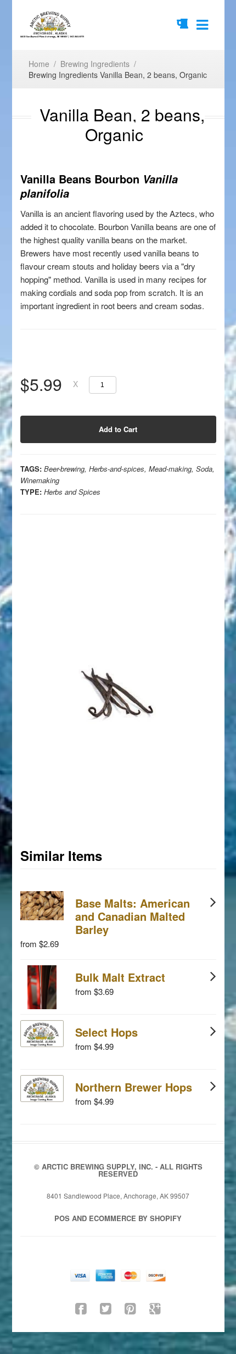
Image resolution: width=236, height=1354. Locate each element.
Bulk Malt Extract (120, 977)
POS (62, 1218)
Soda (204, 468)
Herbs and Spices (72, 491)
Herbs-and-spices (116, 468)
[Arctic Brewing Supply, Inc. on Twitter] (105, 1307)
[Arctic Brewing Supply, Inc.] (52, 25)
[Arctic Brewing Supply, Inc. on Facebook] (81, 1307)
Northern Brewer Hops (133, 1087)
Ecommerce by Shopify (135, 1218)
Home (39, 63)
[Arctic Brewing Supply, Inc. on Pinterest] (130, 1307)
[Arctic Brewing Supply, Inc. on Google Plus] (155, 1307)
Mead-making (170, 468)
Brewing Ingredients (95, 63)
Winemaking (39, 480)
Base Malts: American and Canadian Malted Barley (132, 916)
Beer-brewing (64, 468)
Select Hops (106, 1032)
